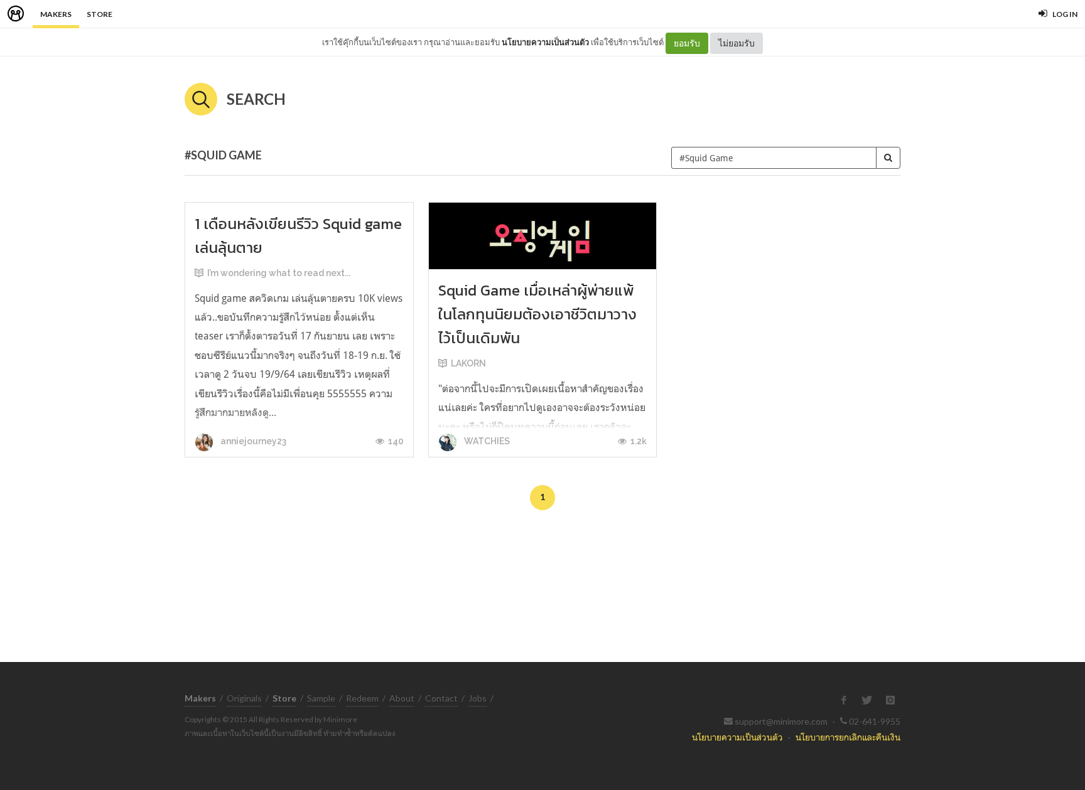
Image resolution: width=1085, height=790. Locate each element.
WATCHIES (486, 441)
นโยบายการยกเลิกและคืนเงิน (848, 737)
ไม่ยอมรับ (736, 43)
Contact (441, 698)
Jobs (477, 698)
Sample (321, 698)
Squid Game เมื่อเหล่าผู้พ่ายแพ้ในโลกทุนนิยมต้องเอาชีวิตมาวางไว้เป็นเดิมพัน (537, 314)
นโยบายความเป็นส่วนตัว (545, 42)
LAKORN (468, 363)
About (401, 698)
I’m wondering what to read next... (278, 273)
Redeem (362, 698)
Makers (56, 14)
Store (99, 14)
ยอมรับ (687, 43)
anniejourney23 (252, 441)
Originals (244, 698)
